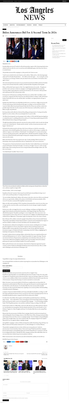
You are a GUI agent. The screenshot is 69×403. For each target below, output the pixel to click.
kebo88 (4, 339)
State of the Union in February (26, 128)
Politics (29, 25)
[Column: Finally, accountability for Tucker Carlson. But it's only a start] (25, 365)
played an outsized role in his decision (23, 90)
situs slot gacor (15, 339)
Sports (35, 25)
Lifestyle (12, 25)
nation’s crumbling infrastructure (16, 118)
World (40, 25)
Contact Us (19, 1)
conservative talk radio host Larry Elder (29, 305)
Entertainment (20, 25)
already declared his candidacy (16, 84)
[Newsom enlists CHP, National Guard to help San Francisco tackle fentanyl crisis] (11, 365)
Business (5, 25)
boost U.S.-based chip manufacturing (34, 118)
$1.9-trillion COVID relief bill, (31, 116)
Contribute (15, 1)
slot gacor (9, 339)
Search (52, 38)
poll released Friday (22, 106)
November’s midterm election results (11, 234)
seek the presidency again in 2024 (29, 66)
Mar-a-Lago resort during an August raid (35, 276)
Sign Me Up (6, 270)
